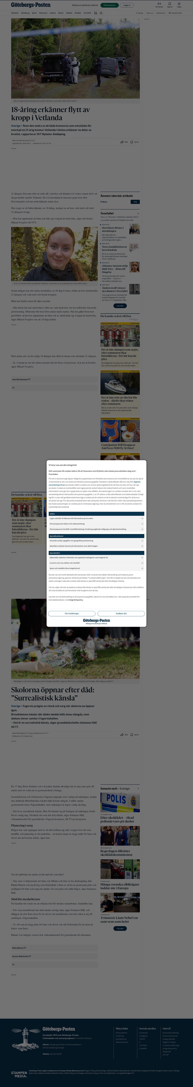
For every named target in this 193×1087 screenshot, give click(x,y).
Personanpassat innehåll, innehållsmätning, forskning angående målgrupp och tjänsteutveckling (88, 529)
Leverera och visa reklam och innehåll (65, 563)
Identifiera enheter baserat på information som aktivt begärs (74, 546)
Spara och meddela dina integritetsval (65, 568)
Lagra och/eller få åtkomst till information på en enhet (71, 518)
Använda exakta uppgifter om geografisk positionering (71, 540)
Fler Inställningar (72, 613)
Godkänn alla (121, 613)
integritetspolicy (75, 600)
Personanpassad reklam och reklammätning (67, 524)
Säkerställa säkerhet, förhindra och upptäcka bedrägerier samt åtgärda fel (79, 557)
